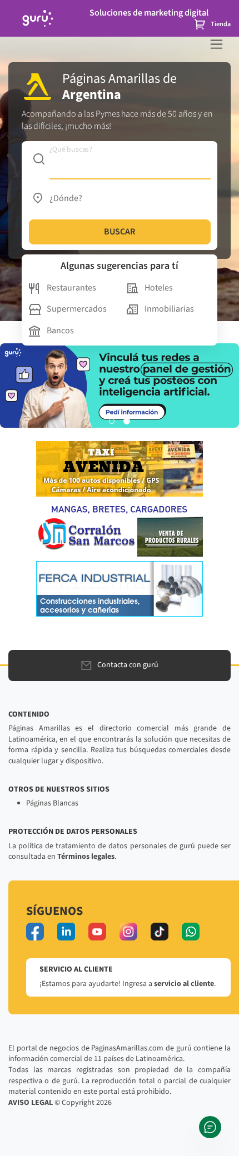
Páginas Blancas (52, 803)
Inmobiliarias (169, 309)
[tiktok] (159, 931)
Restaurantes (71, 288)
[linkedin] (66, 931)
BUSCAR (119, 232)
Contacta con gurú (127, 664)
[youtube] (97, 931)
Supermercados (77, 309)
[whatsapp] (191, 931)
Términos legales (85, 856)
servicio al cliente (184, 983)
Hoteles (159, 288)
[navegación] (216, 44)
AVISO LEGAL (30, 1102)
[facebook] (35, 931)
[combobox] (120, 159)
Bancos (60, 330)
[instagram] (128, 931)
